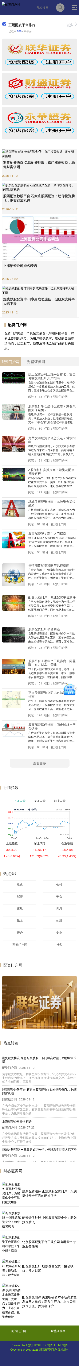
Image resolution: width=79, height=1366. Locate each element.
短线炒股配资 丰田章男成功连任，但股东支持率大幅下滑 (39, 301)
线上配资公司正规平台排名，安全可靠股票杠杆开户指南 (52, 376)
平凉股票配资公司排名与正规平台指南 (52, 694)
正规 (20, 908)
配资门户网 (19, 944)
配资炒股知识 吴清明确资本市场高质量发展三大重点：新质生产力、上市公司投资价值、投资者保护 (49, 1301)
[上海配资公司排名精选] (39, 238)
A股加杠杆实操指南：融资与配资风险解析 (51, 471)
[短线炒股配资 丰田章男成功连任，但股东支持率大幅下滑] (39, 290)
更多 (70, 24)
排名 (59, 944)
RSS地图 (47, 1345)
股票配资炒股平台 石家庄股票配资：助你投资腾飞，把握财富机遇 (39, 198)
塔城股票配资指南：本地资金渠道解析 (52, 503)
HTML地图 (61, 1345)
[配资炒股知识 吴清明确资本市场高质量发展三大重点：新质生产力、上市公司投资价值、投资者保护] (11, 1301)
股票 (20, 884)
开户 (20, 932)
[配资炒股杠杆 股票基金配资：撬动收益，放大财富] (11, 1268)
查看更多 (39, 763)
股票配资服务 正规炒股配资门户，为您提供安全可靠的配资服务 (49, 1193)
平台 (59, 896)
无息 (59, 908)
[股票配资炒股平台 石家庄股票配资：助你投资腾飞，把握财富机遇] (39, 187)
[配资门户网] (11, 7)
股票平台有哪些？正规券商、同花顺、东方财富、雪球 (52, 663)
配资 (20, 896)
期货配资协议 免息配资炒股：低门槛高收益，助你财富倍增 (39, 164)
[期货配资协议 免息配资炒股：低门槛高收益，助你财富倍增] (39, 153)
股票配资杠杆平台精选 (44, 629)
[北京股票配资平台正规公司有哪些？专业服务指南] (11, 1244)
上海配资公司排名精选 (20, 265)
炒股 (59, 920)
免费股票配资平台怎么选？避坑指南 (52, 440)
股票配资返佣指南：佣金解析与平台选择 (52, 726)
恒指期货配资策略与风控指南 (48, 565)
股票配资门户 (48, 1349)
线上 (20, 920)
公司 (59, 884)
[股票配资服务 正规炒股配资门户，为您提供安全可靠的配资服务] (11, 1193)
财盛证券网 (58, 1331)
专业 (59, 932)
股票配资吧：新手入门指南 (47, 533)
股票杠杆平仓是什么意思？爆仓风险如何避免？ (52, 408)
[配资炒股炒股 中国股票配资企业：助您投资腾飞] (11, 1219)
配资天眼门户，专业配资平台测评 (52, 597)
